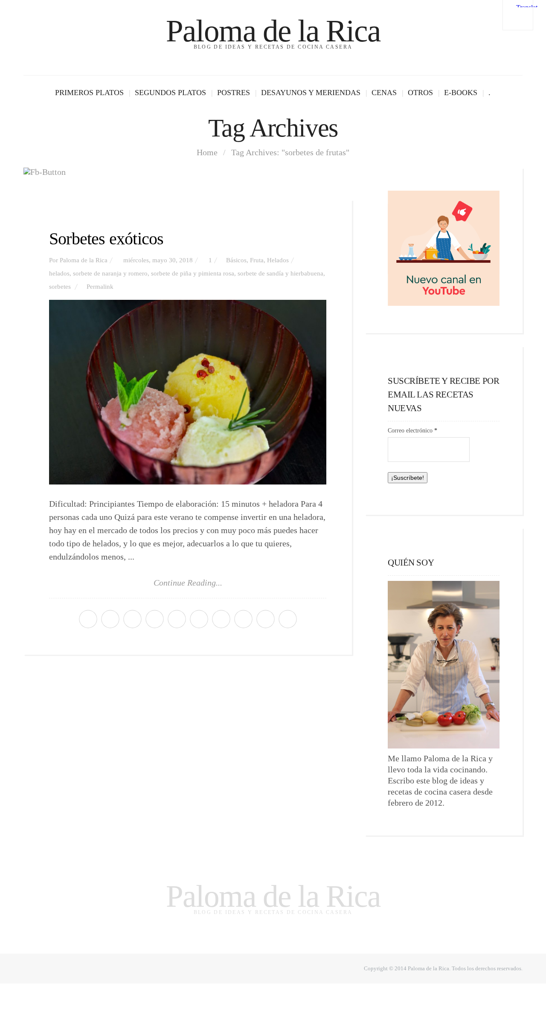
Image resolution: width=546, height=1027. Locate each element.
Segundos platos (170, 92)
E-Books (460, 92)
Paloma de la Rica (273, 31)
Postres (233, 92)
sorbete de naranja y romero (110, 273)
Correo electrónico (412, 430)
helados (59, 273)
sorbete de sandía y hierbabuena (280, 273)
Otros (420, 92)
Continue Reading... (188, 582)
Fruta (257, 260)
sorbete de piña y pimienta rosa (192, 273)
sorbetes (60, 286)
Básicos (236, 260)
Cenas (384, 92)
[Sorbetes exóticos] (187, 392)
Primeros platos (89, 92)
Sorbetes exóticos (106, 238)
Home (207, 152)
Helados (278, 260)
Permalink (100, 286)
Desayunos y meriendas (310, 92)
